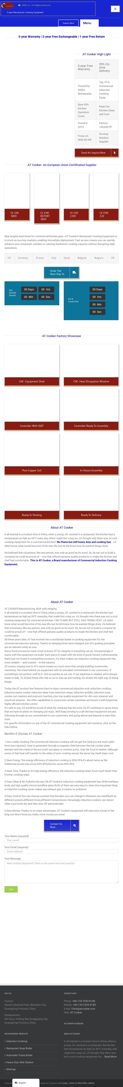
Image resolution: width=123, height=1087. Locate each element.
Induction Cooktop (16, 1041)
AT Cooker (76, 1012)
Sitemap (11, 1069)
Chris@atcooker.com (83, 1008)
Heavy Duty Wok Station (19, 1062)
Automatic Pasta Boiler (19, 1055)
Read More (110, 1056)
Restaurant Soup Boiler (19, 1048)
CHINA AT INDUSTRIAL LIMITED (81, 1083)
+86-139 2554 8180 (83, 1001)
